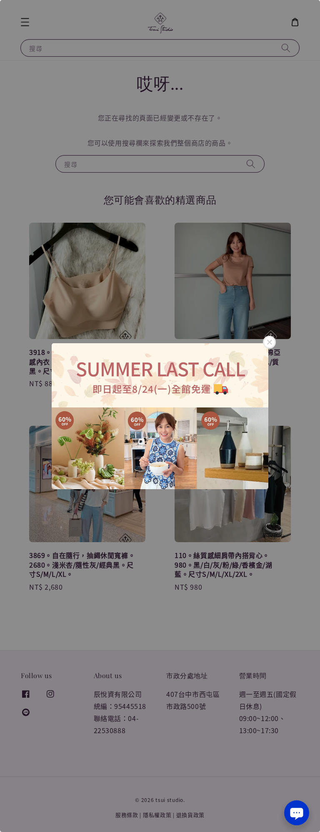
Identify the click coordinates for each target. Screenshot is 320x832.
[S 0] (160, 416)
